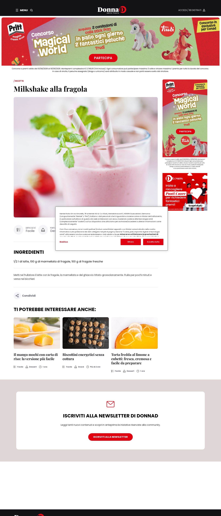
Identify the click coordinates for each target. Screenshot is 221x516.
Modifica (64, 241)
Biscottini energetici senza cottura (83, 356)
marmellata (69, 275)
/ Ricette (19, 80)
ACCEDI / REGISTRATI (189, 10)
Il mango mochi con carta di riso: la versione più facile (36, 356)
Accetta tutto (153, 242)
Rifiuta (131, 242)
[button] (22, 10)
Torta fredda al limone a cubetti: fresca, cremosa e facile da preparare (131, 358)
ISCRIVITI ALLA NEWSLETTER (110, 437)
